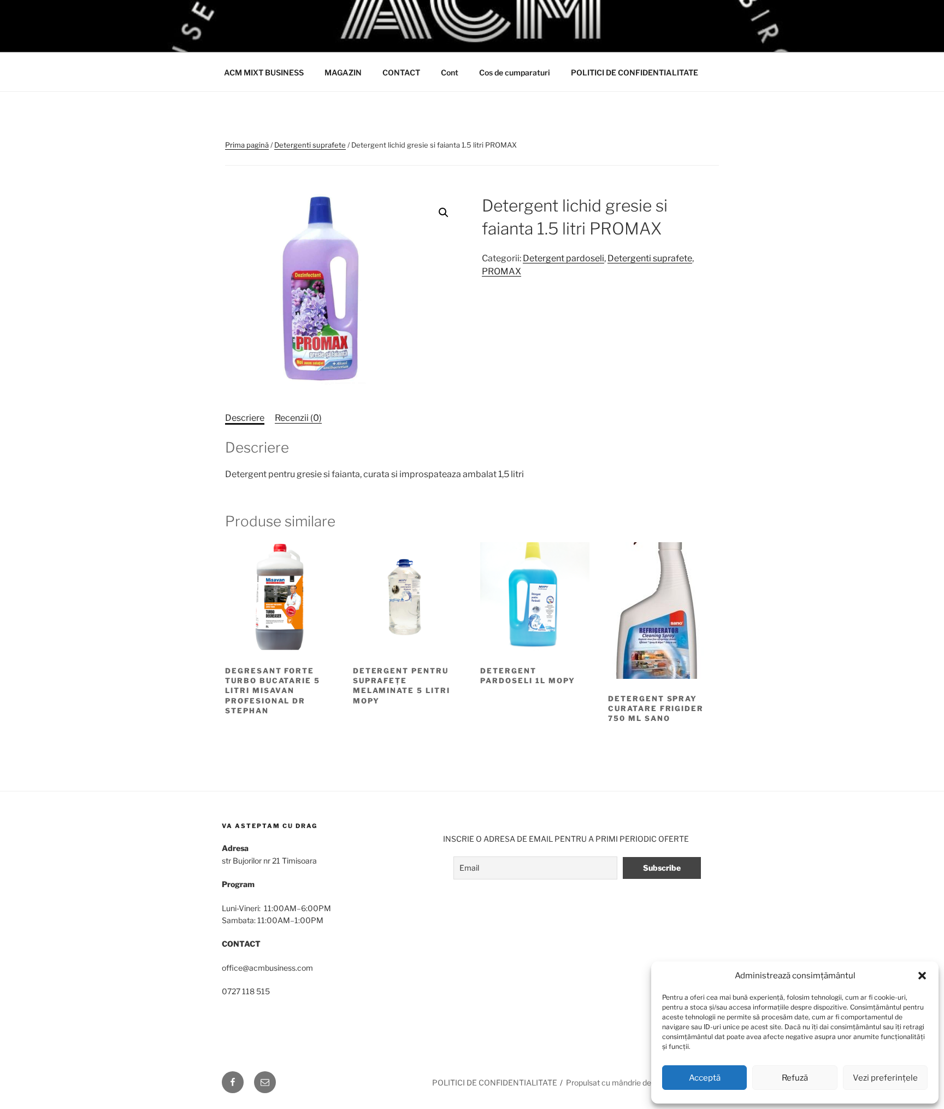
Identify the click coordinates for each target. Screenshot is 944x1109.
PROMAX (501, 271)
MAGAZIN (343, 72)
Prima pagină (247, 144)
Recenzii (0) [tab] (298, 418)
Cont (449, 72)
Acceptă (705, 1078)
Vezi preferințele (885, 1078)
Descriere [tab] (244, 418)
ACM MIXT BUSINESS (264, 72)
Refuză (795, 1078)
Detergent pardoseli (563, 258)
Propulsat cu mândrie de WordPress (629, 1082)
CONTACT (401, 72)
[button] (922, 975)
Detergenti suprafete (310, 144)
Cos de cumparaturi (514, 72)
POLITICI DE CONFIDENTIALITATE (634, 72)
